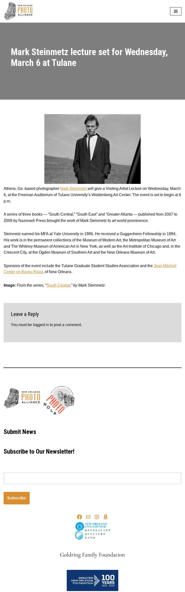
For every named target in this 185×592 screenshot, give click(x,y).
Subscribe (16, 498)
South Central (58, 285)
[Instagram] (97, 517)
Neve (70, 421)
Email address (16, 469)
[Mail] (88, 517)
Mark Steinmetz (74, 189)
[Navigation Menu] (175, 11)
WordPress (109, 421)
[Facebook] (79, 517)
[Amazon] (105, 517)
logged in (41, 325)
